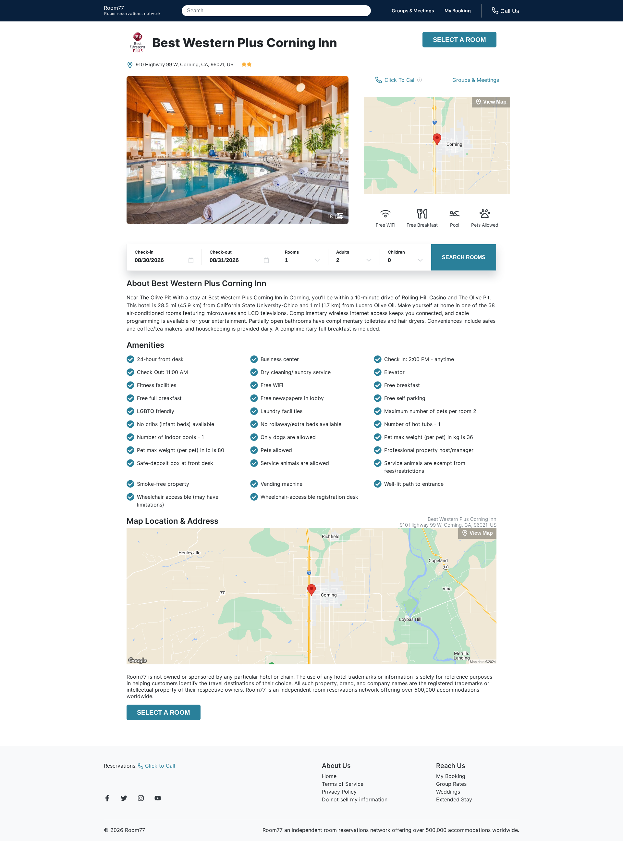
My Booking (458, 10)
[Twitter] (124, 799)
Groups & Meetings (413, 10)
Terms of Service (342, 784)
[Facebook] (107, 799)
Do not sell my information (354, 799)
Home (329, 776)
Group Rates (451, 784)
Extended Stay (454, 799)
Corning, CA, (194, 64)
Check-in (144, 252)
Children (396, 252)
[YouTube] (157, 799)
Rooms (292, 252)
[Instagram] (141, 799)
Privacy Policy (339, 791)
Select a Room (459, 39)
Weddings (448, 791)
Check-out (221, 252)
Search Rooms (463, 257)
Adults (342, 252)
